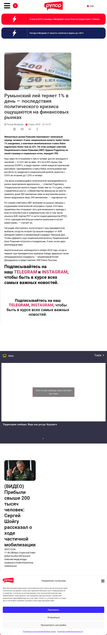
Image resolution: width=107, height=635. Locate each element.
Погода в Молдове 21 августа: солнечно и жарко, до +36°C (57, 33)
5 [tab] (59, 438)
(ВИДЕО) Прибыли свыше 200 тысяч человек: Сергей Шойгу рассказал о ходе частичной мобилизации (20, 516)
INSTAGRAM (42, 305)
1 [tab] (43, 438)
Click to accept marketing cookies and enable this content (53, 392)
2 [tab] (47, 438)
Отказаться (54, 617)
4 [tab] (55, 438)
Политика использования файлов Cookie (39, 631)
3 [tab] (51, 438)
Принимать (53, 609)
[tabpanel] (53, 398)
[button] (102, 581)
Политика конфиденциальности (70, 631)
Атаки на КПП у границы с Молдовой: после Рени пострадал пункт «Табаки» (65, 19)
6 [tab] (64, 438)
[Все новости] (15, 5)
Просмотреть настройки (53, 625)
